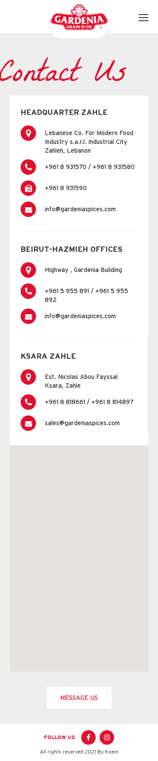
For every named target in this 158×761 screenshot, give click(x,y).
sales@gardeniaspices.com (82, 422)
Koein (111, 752)
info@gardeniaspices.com (80, 209)
